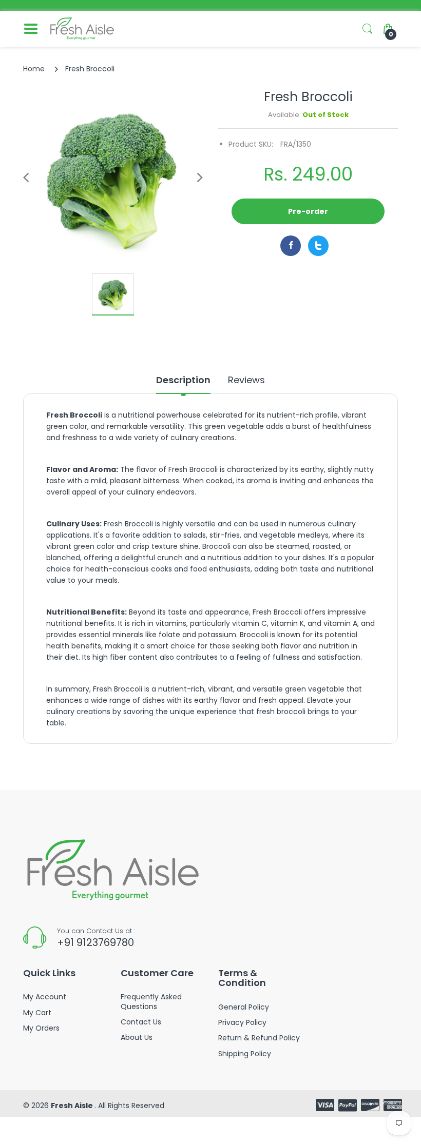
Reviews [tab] (246, 380)
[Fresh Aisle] (82, 28)
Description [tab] (183, 380)
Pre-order (308, 211)
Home (34, 69)
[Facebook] (290, 245)
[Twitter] (318, 245)
